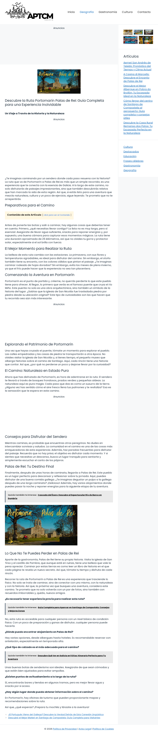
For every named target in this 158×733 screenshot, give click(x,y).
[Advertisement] (59, 46)
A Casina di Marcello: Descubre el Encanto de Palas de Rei (136, 77)
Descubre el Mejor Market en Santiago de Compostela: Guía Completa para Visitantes (54, 717)
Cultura (127, 12)
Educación (129, 156)
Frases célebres (133, 161)
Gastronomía (108, 12)
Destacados (131, 151)
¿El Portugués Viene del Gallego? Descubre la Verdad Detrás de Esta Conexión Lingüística (56, 714)
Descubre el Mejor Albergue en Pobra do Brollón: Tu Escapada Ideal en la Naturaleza (137, 91)
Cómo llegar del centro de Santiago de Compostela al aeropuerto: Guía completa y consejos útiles (138, 109)
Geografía (87, 12)
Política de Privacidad (65, 728)
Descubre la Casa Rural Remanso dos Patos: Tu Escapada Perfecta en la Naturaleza (138, 128)
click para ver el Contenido (57, 215)
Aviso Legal (85, 728)
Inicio (71, 12)
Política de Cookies (103, 728)
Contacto (144, 12)
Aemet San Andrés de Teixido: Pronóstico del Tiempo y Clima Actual (137, 66)
